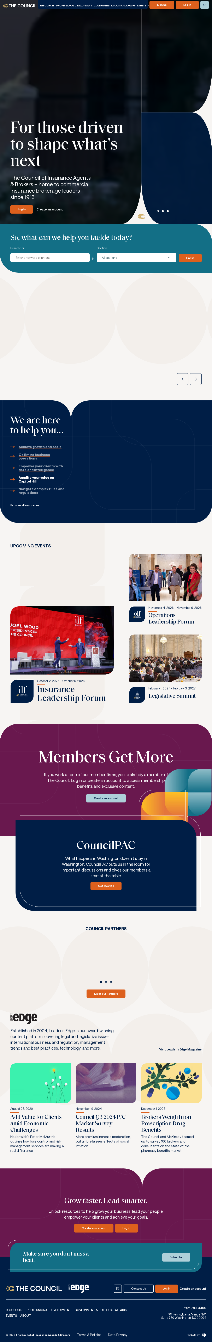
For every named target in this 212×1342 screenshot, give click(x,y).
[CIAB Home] (19, 5)
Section (102, 248)
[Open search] (204, 5)
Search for (17, 248)
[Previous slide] (182, 379)
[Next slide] (196, 379)
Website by (194, 1334)
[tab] (157, 211)
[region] (178, 197)
